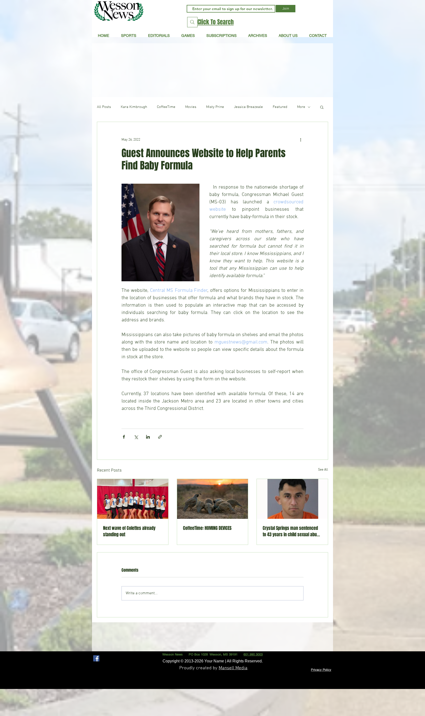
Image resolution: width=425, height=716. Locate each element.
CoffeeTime (166, 107)
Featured (280, 107)
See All (323, 470)
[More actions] (301, 140)
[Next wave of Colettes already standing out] (132, 499)
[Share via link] (160, 436)
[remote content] (212, 414)
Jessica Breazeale (248, 107)
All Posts (104, 107)
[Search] (192, 22)
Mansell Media (233, 668)
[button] (158, 35)
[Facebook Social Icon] (96, 658)
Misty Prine (215, 107)
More (301, 107)
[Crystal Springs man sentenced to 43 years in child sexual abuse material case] (292, 499)
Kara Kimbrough (134, 107)
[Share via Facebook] (123, 436)
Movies (190, 107)
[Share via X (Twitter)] (136, 436)
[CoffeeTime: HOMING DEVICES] (212, 499)
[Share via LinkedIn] (148, 436)
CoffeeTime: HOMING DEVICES (207, 528)
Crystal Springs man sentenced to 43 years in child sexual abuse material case (292, 531)
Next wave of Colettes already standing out (129, 531)
